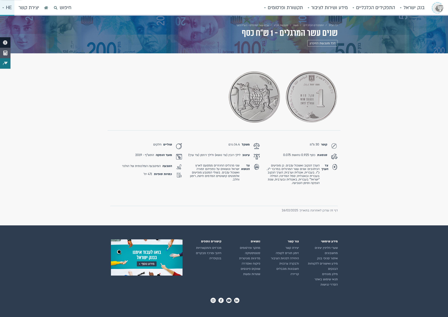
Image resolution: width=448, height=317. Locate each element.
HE (8, 8)
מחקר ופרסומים (250, 248)
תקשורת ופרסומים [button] (284, 8)
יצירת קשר (292, 248)
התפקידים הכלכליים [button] (375, 8)
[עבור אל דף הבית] (46, 8)
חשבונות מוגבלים (287, 269)
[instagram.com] (213, 300)
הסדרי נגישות (329, 285)
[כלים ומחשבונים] (5, 53)
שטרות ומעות (251, 274)
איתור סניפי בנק (327, 258)
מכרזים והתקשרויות (208, 248)
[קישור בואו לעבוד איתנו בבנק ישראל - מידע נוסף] (146, 257)
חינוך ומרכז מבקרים (208, 253)
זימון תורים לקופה (287, 253)
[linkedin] (236, 300)
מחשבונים (331, 253)
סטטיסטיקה (252, 253)
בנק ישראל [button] (413, 8)
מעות (295, 25)
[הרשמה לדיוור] (5, 63)
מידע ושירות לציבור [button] (329, 8)
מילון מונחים (330, 274)
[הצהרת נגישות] (5, 42)
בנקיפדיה (215, 258)
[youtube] (229, 300)
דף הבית (333, 25)
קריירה (294, 274)
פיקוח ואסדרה (251, 264)
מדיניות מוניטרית (249, 258)
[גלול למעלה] (438, 307)
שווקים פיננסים (250, 269)
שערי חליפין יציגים (326, 248)
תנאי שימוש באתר (326, 279)
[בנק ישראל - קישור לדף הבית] (437, 8)
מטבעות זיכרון (281, 25)
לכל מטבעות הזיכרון (322, 43)
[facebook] (221, 300)
